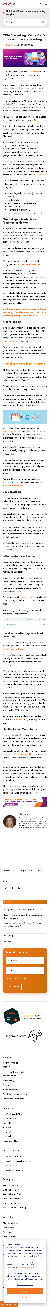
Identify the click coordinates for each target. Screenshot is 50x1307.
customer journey (10, 341)
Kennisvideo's (9, 1227)
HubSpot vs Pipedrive (13, 1169)
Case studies (8, 1232)
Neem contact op (11, 1089)
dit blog (19, 719)
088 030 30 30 (9, 1076)
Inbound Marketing (11, 431)
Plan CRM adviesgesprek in (15, 1094)
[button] (41, 4)
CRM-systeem (34, 71)
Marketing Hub (9, 1118)
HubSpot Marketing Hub (22, 754)
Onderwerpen (9, 935)
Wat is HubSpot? (10, 1185)
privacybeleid (20, 978)
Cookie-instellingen (25, 1285)
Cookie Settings (9, 1303)
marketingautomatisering (14, 649)
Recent (7, 902)
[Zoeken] (43, 22)
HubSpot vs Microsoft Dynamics (17, 1160)
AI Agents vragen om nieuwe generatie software (23, 909)
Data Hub (7, 1136)
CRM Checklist (9, 1236)
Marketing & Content (25, 870)
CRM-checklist (37, 174)
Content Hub (8, 1123)
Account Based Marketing (29, 264)
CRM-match (34, 161)
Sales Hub (7, 1127)
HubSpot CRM (25, 597)
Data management (11, 1189)
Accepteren (25, 1291)
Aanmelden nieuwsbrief (13, 1098)
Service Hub (8, 1132)
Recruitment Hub (10, 1141)
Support (6, 1085)
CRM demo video (10, 1223)
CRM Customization (11, 1198)
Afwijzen (25, 1297)
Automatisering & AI (12, 1194)
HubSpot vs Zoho (10, 1165)
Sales (40, 870)
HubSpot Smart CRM (12, 1114)
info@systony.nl (9, 1080)
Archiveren (8, 941)
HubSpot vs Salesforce (13, 1156)
